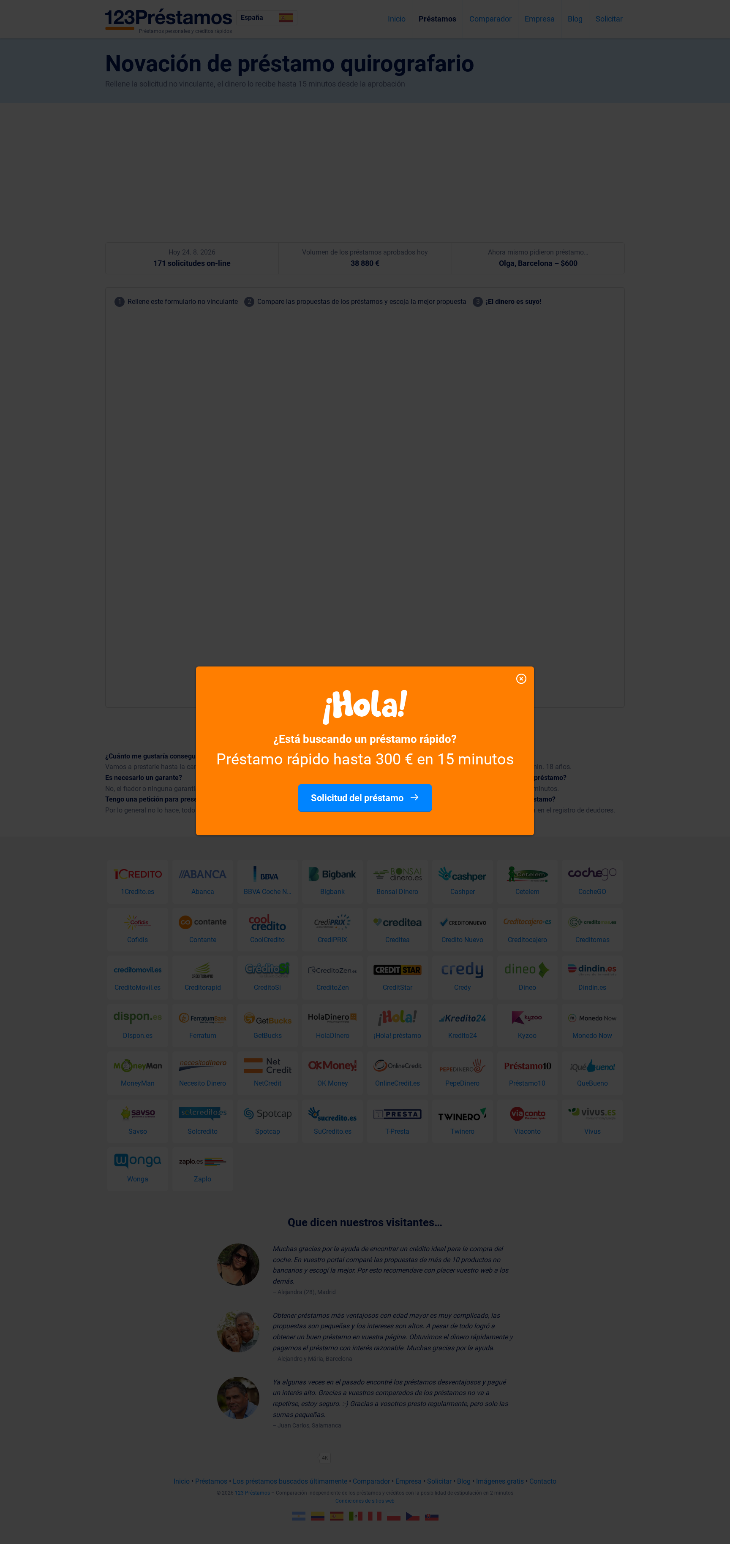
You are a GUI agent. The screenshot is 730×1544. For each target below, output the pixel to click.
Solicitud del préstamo (358, 798)
